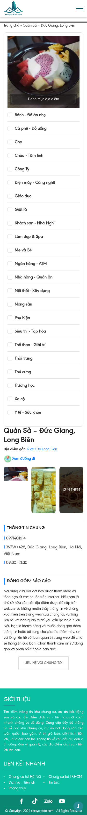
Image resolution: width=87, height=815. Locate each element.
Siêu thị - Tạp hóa (30, 331)
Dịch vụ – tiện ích (22, 783)
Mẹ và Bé (23, 250)
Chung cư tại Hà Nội (25, 777)
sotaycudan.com (42, 811)
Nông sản (23, 304)
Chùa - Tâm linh (29, 156)
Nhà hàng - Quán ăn (33, 277)
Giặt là (21, 210)
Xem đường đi (23, 459)
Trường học (25, 385)
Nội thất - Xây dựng (32, 291)
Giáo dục (23, 196)
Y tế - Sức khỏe (28, 413)
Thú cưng (23, 372)
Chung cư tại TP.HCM (65, 777)
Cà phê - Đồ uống (31, 129)
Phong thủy (17, 788)
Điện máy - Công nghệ (35, 183)
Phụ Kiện (22, 318)
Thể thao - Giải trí (30, 345)
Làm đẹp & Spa (29, 237)
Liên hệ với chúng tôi (44, 663)
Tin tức (54, 783)
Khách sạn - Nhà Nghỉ (35, 223)
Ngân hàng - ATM (31, 264)
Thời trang (24, 358)
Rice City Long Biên (42, 449)
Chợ (18, 142)
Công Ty (22, 169)
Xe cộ (20, 399)
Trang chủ (11, 26)
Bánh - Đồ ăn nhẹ (30, 115)
